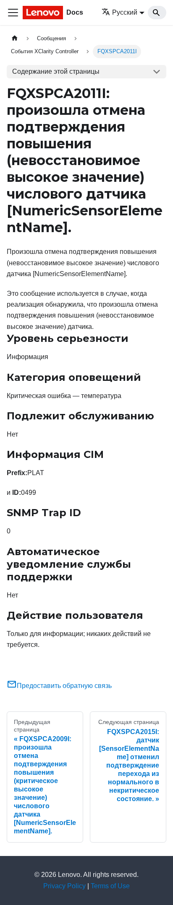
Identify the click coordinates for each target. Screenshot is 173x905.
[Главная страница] (15, 38)
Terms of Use (110, 885)
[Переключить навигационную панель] (13, 12)
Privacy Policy (64, 885)
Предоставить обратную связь (64, 685)
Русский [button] (124, 12)
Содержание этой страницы (56, 71)
